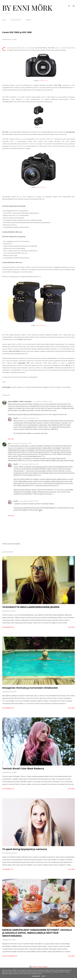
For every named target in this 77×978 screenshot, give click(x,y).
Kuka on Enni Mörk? (16, 20)
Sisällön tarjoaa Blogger (40, 967)
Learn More (36, 976)
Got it (44, 976)
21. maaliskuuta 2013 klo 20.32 (28, 464)
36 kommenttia (8, 708)
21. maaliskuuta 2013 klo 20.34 (28, 501)
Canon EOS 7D (21, 387)
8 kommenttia (7, 869)
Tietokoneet (66, 387)
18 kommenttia (8, 627)
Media (59, 387)
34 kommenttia (8, 788)
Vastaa (11, 439)
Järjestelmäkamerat (34, 387)
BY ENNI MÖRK (27, 7)
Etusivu (4, 20)
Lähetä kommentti (9, 956)
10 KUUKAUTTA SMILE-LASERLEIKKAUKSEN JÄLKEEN (30, 607)
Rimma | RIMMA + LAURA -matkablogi (19, 401)
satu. (9, 443)
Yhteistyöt (28, 20)
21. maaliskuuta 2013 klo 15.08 (42, 401)
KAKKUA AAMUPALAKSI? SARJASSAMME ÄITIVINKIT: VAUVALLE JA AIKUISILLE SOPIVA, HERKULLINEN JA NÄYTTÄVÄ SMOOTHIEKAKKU (37, 932)
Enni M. (16, 418)
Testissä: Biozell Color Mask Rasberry (23, 768)
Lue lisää (71, 627)
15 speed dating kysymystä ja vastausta (24, 849)
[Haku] (69, 3)
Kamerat (46, 387)
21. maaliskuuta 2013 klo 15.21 (28, 418)
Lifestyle (52, 387)
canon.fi (40, 127)
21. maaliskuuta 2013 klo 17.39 (21, 443)
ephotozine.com (41, 187)
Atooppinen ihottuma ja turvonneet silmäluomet (30, 687)
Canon (8, 48)
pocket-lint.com (43, 80)
